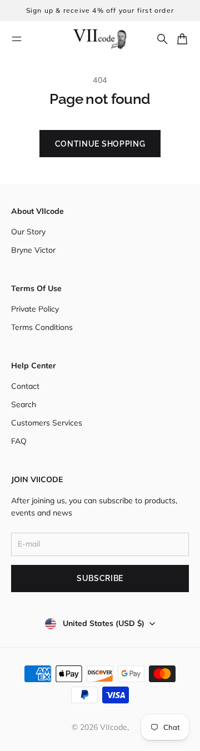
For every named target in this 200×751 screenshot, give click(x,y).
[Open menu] (16, 39)
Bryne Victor (33, 250)
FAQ (19, 441)
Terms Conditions (42, 327)
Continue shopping (100, 143)
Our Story (28, 232)
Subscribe (100, 578)
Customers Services (46, 423)
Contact (25, 386)
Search (23, 404)
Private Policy (35, 309)
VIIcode (113, 727)
